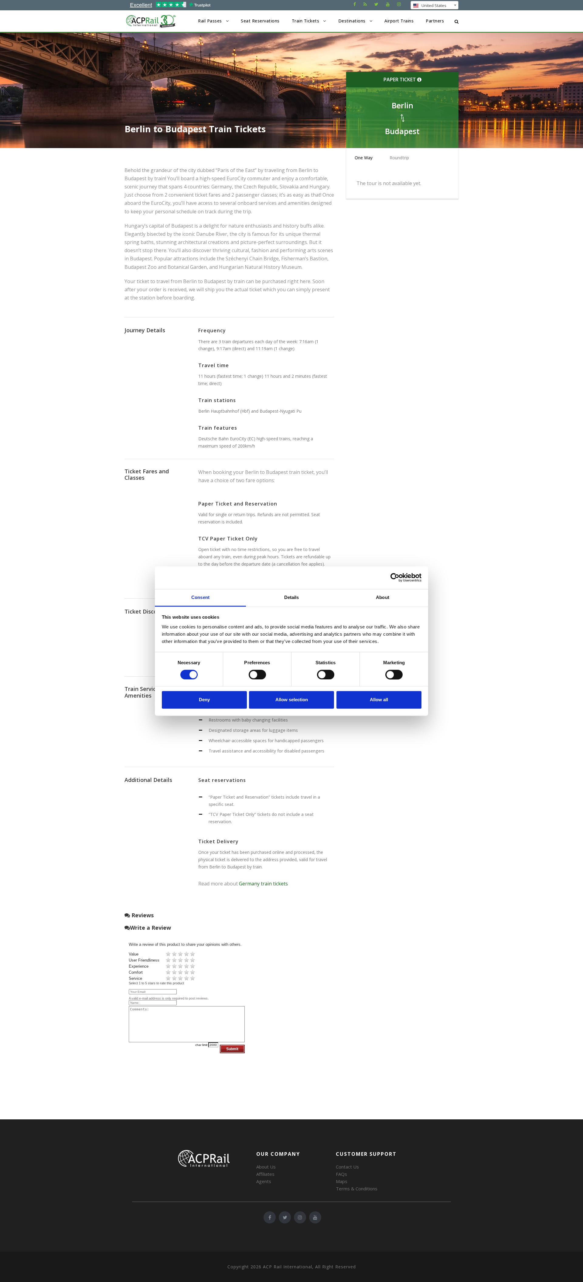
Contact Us (347, 1167)
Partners (435, 21)
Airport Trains (399, 21)
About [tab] (382, 597)
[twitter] (376, 4)
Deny (204, 699)
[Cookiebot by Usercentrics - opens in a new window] (394, 577)
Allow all (379, 699)
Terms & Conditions (356, 1189)
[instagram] (399, 4)
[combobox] (435, 5)
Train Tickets (305, 21)
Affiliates (265, 1174)
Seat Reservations (260, 21)
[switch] (257, 674)
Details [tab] (291, 597)
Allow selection (291, 699)
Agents (263, 1181)
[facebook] (354, 4)
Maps (341, 1181)
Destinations (352, 21)
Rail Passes (210, 21)
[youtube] (388, 4)
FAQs (341, 1174)
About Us (266, 1167)
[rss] (365, 4)
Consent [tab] (200, 597)
